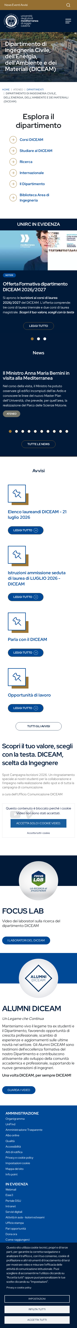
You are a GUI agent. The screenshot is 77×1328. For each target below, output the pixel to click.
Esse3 (9, 1195)
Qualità (10, 1141)
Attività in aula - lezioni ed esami (25, 1217)
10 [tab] (66, 431)
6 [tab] (41, 431)
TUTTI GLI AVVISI (38, 726)
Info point (12, 1174)
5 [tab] (35, 431)
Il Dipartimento (32, 184)
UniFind (10, 1124)
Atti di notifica (14, 1152)
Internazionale (32, 172)
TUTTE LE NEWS (38, 444)
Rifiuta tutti (37, 1309)
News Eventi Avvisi (16, 5)
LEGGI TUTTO (41, 327)
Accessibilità (13, 1146)
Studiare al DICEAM (36, 150)
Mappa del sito (14, 1169)
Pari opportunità (16, 1228)
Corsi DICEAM (31, 139)
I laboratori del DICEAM (26, 940)
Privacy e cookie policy (18, 1287)
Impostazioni (36, 1298)
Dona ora (11, 1234)
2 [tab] (38, 338)
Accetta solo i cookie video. (38, 823)
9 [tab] (60, 431)
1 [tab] (32, 338)
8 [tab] (54, 431)
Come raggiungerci (18, 1240)
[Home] (21, 21)
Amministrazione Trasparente (24, 1130)
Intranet (11, 1206)
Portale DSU (13, 1201)
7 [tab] (48, 431)
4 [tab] (29, 431)
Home (6, 89)
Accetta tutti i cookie (38, 833)
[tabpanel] (38, 281)
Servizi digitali (14, 1212)
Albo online (12, 1135)
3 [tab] (44, 338)
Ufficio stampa (15, 1223)
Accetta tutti (37, 1319)
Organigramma (15, 1119)
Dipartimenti (35, 89)
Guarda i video (19, 1090)
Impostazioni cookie (18, 1163)
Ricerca (26, 161)
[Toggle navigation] (68, 21)
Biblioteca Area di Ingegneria (34, 198)
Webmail (11, 1189)
